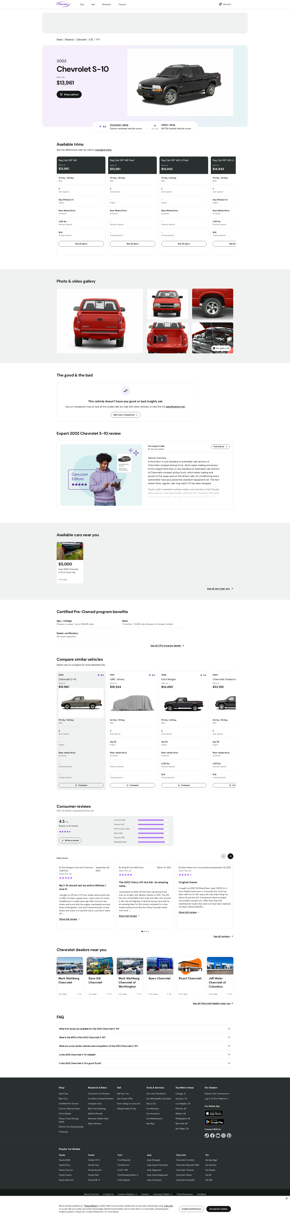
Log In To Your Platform (215, 1098)
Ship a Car (151, 1103)
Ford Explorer (124, 1180)
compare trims (103, 149)
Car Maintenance (154, 1118)
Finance (122, 4)
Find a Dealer (65, 1113)
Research (106, 4)
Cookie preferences (191, 1208)
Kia (207, 1155)
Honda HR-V (94, 1180)
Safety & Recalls (95, 1113)
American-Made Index (98, 1118)
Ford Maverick (124, 1160)
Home (59, 39)
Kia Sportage (211, 1160)
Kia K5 (208, 1175)
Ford (120, 1155)
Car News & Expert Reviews (100, 1098)
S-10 (91, 39)
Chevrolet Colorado (185, 1180)
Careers (145, 1194)
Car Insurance (153, 1113)
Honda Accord (94, 1170)
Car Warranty (152, 1108)
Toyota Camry (65, 1175)
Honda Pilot (93, 1175)
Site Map (150, 1123)
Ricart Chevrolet (190, 978)
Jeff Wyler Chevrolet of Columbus (217, 982)
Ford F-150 (123, 1170)
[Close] (286, 1198)
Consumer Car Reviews (99, 1093)
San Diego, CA (182, 1128)
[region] (145, 1206)
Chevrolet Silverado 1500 (187, 1165)
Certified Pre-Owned (68, 1103)
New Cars (63, 1098)
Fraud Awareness (185, 1194)
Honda (91, 1155)
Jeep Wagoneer (154, 1170)
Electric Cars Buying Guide (71, 1126)
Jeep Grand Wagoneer (157, 1175)
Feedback (201, 1194)
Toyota (62, 1155)
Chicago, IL (181, 1093)
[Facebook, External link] (212, 1135)
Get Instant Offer (125, 1098)
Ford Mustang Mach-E (128, 1175)
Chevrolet (81, 39)
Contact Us (108, 1194)
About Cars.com (91, 1194)
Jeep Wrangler (153, 1160)
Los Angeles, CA (183, 1103)
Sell (93, 4)
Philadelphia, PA (183, 1118)
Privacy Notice (90, 1206)
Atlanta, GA (181, 1113)
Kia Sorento (211, 1165)
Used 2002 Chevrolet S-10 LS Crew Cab (68, 571)
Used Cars (63, 1093)
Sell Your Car (123, 1093)
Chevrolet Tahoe (184, 1175)
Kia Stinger (210, 1170)
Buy (82, 4)
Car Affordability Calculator (158, 1098)
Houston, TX (181, 1098)
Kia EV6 (209, 1180)
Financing (63, 1131)
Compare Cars (95, 1103)
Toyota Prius (64, 1165)
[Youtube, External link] (218, 1135)
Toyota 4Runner (66, 1180)
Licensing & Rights (161, 1194)
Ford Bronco (123, 1165)
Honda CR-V (94, 1160)
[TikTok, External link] (207, 1135)
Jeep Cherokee (154, 1180)
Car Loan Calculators (156, 1093)
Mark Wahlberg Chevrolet (68, 980)
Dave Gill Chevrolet (95, 980)
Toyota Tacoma (66, 1170)
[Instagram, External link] (223, 1135)
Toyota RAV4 (64, 1160)
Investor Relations (126, 1194)
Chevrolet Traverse (185, 1170)
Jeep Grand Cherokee (157, 1165)
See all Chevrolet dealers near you (211, 1003)
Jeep (149, 1155)
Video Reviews (94, 1123)
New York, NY (182, 1123)
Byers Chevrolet (160, 978)
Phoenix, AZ (181, 1108)
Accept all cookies (219, 1208)
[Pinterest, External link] (229, 1135)
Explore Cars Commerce (216, 1093)
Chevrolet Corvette (185, 1160)
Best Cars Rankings (97, 1108)
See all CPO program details (166, 645)
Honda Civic (93, 1165)
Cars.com (168, 1206)
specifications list (175, 406)
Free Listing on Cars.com (128, 1103)
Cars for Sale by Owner (69, 1108)
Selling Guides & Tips (126, 1108)
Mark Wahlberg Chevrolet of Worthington (129, 982)
